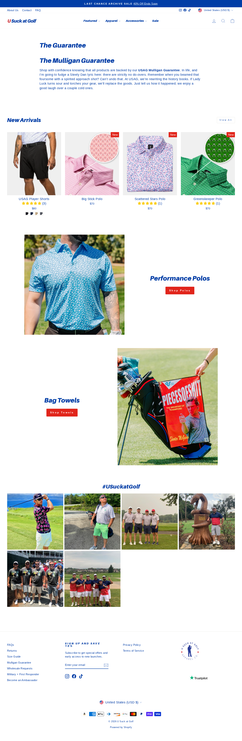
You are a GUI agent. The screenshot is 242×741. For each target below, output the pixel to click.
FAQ (38, 10)
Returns (12, 650)
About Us (13, 10)
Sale (155, 21)
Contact (27, 10)
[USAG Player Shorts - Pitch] (27, 213)
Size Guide (14, 656)
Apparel (111, 21)
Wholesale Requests (19, 668)
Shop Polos (180, 290)
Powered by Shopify (121, 727)
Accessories (135, 21)
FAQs (10, 644)
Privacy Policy (132, 644)
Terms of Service (133, 650)
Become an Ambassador (22, 680)
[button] (32, 203)
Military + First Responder (23, 674)
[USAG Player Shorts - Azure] (31, 213)
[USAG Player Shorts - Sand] (36, 213)
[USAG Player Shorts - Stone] (41, 213)
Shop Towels (62, 412)
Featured (90, 21)
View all (226, 120)
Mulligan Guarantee (19, 662)
